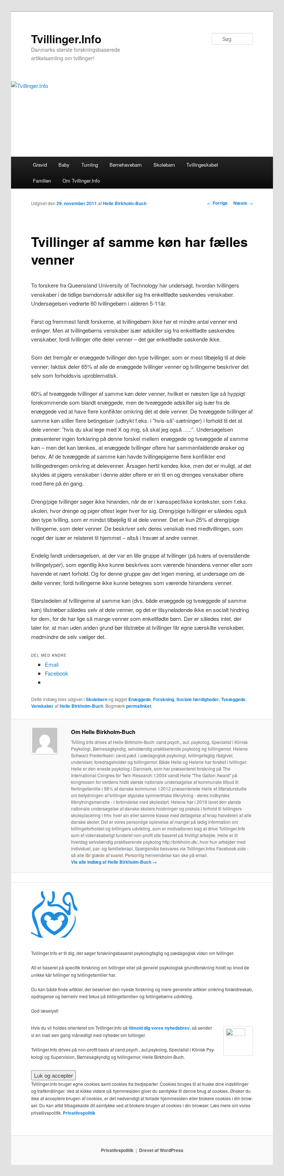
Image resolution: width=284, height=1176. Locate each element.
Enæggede (139, 699)
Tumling (89, 164)
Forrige (217, 203)
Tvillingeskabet (202, 164)
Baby (64, 164)
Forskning (163, 699)
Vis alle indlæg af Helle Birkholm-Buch (114, 862)
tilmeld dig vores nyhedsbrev (159, 1027)
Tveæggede (233, 699)
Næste (243, 203)
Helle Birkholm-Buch (124, 203)
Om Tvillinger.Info (81, 180)
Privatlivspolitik (79, 1112)
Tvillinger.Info (66, 39)
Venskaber (42, 706)
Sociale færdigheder (197, 699)
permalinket (138, 706)
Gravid (40, 164)
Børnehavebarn (125, 164)
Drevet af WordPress (161, 1150)
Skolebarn (164, 164)
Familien (42, 180)
